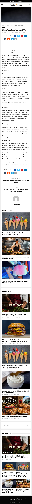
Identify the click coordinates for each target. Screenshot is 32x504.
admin (5, 368)
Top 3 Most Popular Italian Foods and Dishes (16, 181)
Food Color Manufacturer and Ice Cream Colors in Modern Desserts (14, 233)
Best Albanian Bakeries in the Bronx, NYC (15, 416)
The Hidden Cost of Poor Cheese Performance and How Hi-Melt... (8, 474)
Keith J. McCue (7, 317)
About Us (19, 1)
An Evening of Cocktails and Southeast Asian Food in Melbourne (14, 315)
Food (3, 27)
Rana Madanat (7, 32)
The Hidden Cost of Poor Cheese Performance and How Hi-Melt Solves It (14, 340)
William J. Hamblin (7, 343)
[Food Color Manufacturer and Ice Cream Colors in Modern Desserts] (16, 354)
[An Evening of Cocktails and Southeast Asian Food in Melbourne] (16, 303)
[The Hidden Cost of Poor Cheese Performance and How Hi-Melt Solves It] (16, 329)
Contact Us (13, 1)
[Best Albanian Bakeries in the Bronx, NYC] (16, 405)
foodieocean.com (19, 499)
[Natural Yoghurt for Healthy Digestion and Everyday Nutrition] (16, 380)
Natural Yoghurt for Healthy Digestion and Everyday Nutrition (8, 491)
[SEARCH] (28, 425)
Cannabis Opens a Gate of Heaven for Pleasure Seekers (16, 190)
